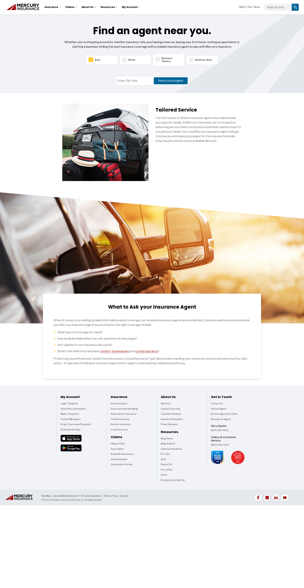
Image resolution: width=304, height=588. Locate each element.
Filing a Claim (118, 443)
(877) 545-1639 (219, 430)
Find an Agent (218, 408)
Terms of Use (111, 495)
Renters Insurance (121, 424)
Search (124, 495)
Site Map (46, 495)
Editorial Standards (171, 448)
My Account (130, 7)
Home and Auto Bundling (124, 408)
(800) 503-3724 (220, 444)
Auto (97, 59)
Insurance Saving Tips (173, 481)
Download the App (71, 429)
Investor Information (172, 419)
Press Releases (169, 424)
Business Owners (167, 60)
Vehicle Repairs (119, 459)
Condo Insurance (120, 419)
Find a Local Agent (170, 81)
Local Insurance (119, 429)
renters (105, 351)
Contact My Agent (70, 419)
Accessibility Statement (66, 495)
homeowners (121, 351)
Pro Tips (165, 454)
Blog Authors (168, 443)
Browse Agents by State (224, 413)
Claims (69, 7)
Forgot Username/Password (76, 424)
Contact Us (217, 403)
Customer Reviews (171, 413)
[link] (258, 497)
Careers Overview (170, 408)
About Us (87, 7)
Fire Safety (167, 470)
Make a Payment (70, 413)
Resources (108, 7)
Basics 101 (166, 465)
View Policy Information (73, 408)
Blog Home (167, 439)
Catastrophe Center (122, 464)
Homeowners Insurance (124, 413)
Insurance (51, 7)
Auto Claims (117, 448)
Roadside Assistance (122, 454)
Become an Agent (221, 419)
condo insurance (147, 351)
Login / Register (69, 403)
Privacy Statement (91, 495)
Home (131, 59)
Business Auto (203, 59)
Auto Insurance (119, 403)
